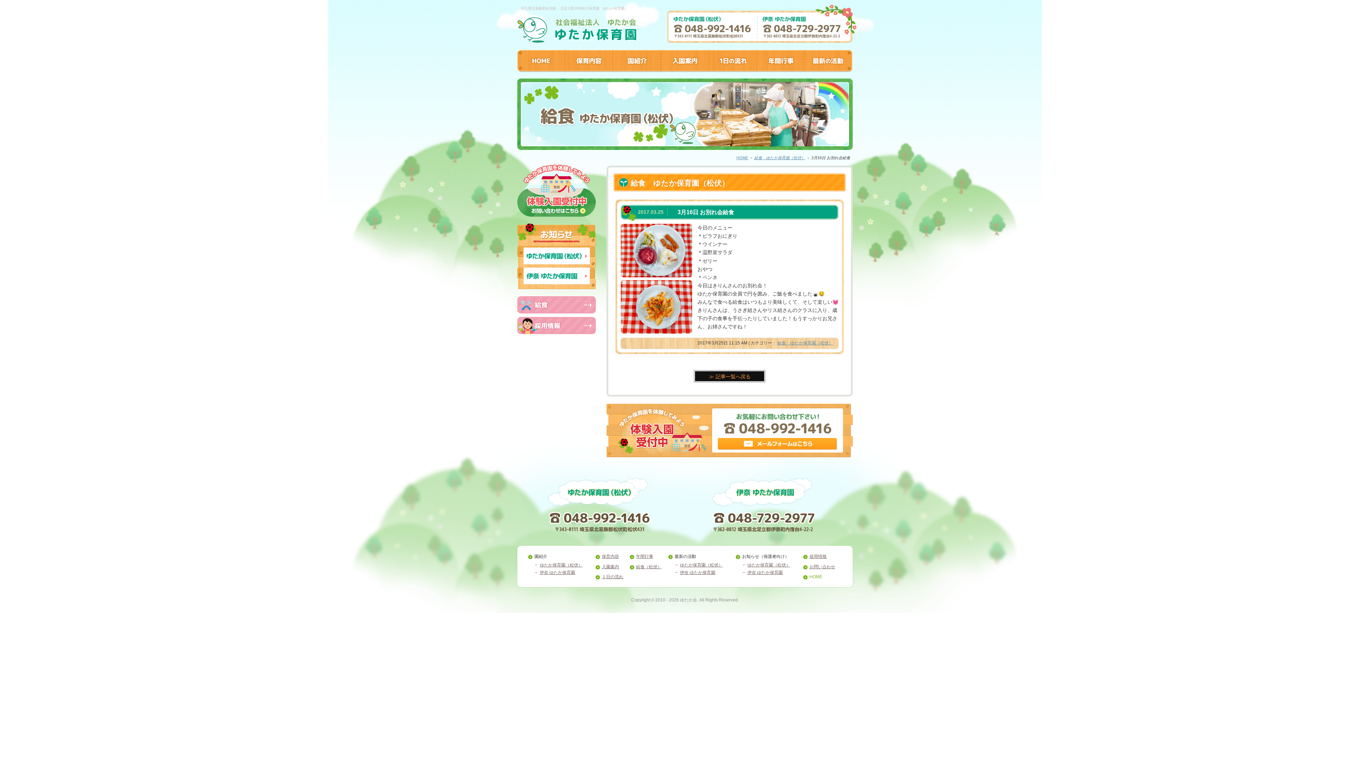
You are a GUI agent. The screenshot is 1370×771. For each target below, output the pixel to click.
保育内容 (610, 556)
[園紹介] (637, 70)
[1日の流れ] (733, 70)
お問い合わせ (822, 566)
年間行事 (644, 556)
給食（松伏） (649, 566)
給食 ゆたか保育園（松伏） (779, 158)
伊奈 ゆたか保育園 (557, 572)
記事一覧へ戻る (733, 376)
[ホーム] (577, 40)
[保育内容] (589, 70)
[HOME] (541, 70)
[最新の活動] (828, 70)
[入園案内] (685, 70)
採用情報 (818, 556)
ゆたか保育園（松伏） (561, 565)
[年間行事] (781, 70)
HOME (742, 158)
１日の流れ (612, 576)
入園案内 (610, 566)
